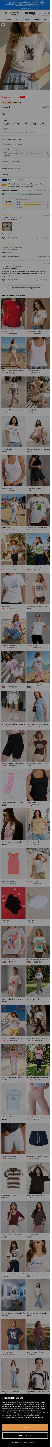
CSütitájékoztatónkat (10, 1417)
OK (25, 1427)
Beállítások (25, 1435)
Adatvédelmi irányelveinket (32, 1417)
